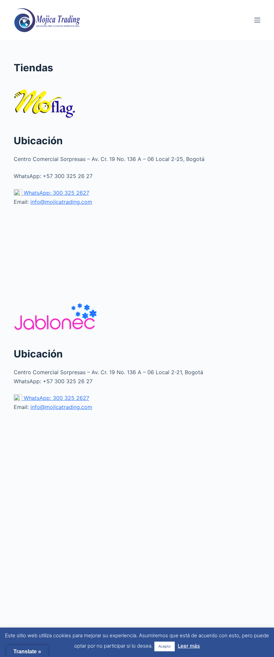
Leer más (189, 646)
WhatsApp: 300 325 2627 (55, 192)
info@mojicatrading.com (61, 201)
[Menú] (257, 20)
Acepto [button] (164, 646)
